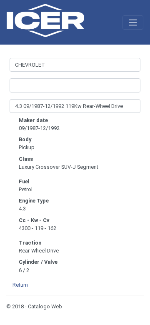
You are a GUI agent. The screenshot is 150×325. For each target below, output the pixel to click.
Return (20, 285)
